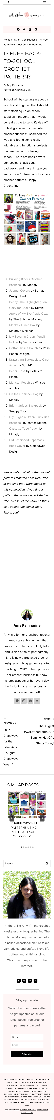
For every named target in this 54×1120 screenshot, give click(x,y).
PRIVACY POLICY (27, 1113)
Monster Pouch (19, 382)
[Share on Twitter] (4, 548)
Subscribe (27, 1054)
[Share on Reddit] (4, 571)
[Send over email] (4, 560)
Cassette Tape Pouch (23, 428)
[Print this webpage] (4, 566)
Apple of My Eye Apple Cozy (28, 313)
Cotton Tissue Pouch (23, 348)
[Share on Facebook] (4, 543)
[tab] (21, 847)
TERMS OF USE (42, 1110)
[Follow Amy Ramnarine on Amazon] (37, 701)
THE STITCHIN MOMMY (28, 1110)
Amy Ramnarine (15, 85)
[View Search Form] (8, 2)
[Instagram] (29, 29)
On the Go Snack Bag (23, 394)
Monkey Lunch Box (22, 325)
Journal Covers (19, 290)
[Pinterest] (35, 29)
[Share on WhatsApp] (4, 577)
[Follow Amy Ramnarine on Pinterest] (30, 701)
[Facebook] (18, 29)
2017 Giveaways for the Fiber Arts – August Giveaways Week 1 (10, 743)
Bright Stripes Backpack (25, 405)
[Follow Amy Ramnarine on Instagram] (24, 701)
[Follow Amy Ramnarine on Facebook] (17, 701)
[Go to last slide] (12, 818)
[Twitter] (24, 29)
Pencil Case (17, 371)
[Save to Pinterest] (4, 554)
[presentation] (27, 804)
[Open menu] (44, 2)
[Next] (42, 818)
